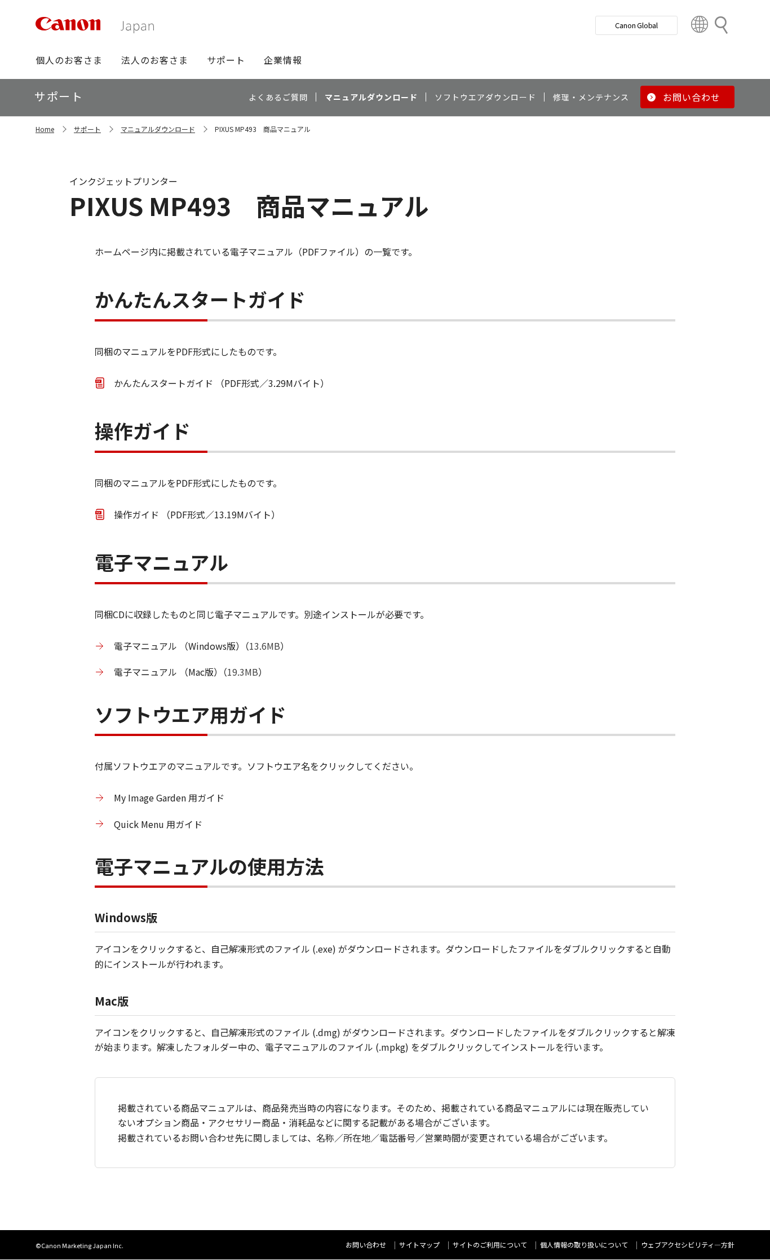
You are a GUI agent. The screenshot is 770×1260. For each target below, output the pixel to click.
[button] (69, 59)
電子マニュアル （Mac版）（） (190, 672)
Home (45, 129)
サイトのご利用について (490, 1244)
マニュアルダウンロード (158, 129)
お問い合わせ (366, 1244)
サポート (87, 129)
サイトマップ (419, 1244)
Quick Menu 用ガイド (158, 824)
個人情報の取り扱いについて (584, 1244)
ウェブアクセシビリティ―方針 (687, 1244)
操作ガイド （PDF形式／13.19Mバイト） (197, 514)
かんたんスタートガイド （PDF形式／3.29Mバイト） (221, 383)
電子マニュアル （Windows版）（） (201, 646)
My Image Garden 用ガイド (169, 797)
